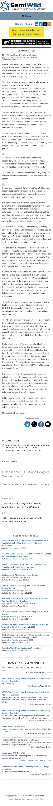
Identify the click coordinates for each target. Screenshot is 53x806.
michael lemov (15, 448)
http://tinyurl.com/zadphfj (13, 88)
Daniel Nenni (13, 559)
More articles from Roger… (13, 413)
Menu (28, 16)
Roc (10, 548)
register (15, 484)
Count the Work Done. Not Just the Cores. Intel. (21, 648)
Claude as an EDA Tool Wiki (13, 727)
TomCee (12, 580)
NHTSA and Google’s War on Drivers (19, 55)
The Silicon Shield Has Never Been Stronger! (20, 740)
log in (23, 484)
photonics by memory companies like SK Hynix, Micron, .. (25, 624)
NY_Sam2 (12, 629)
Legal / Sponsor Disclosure (19, 799)
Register (19, 24)
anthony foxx (14, 445)
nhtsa (28, 448)
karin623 (12, 606)
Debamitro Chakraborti (29, 760)
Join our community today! (26, 34)
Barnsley (15, 617)
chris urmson (32, 445)
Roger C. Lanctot (10, 57)
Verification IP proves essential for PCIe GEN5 (21, 667)
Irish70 (14, 591)
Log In (29, 24)
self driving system (29, 450)
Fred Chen (15, 640)
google (45, 445)
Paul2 (14, 578)
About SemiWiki (37, 799)
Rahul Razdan (33, 686)
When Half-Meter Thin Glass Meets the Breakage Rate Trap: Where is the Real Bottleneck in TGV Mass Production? (24, 543)
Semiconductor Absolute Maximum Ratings (19, 575)
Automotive (15, 59)
